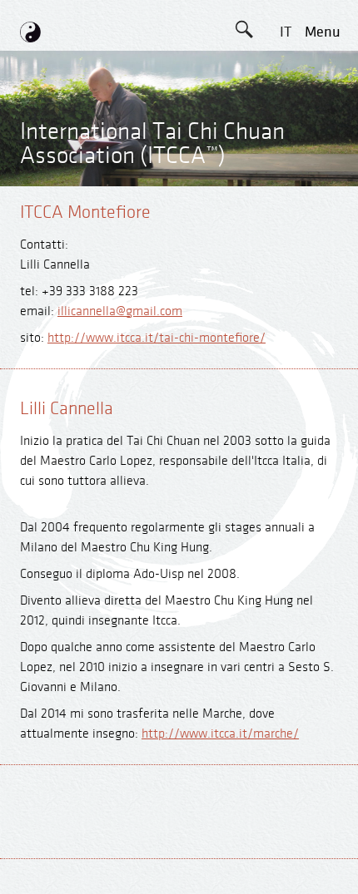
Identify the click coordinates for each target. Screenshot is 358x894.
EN (285, 69)
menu (323, 32)
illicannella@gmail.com (119, 311)
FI (285, 219)
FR (285, 182)
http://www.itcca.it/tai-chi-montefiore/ (156, 338)
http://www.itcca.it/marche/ (220, 734)
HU (285, 294)
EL (285, 144)
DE (285, 107)
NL (285, 256)
